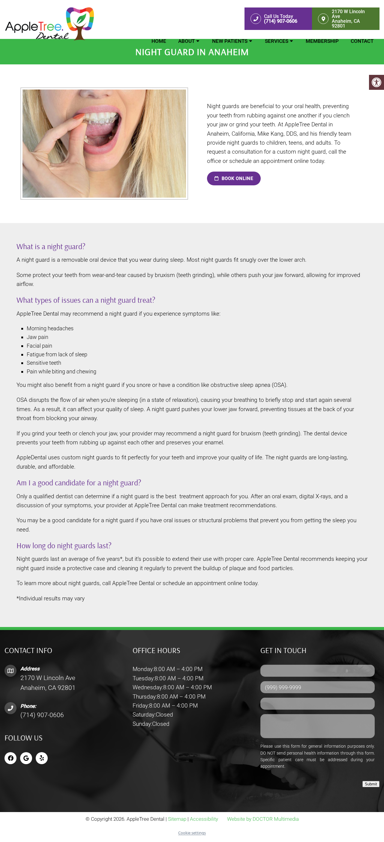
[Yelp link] (42, 758)
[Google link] (26, 758)
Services (276, 41)
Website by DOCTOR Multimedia (263, 819)
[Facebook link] (10, 758)
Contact (362, 41)
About (186, 41)
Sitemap (177, 819)
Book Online (236, 178)
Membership (322, 41)
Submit (371, 784)
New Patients (230, 41)
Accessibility (204, 819)
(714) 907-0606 (42, 715)
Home (159, 41)
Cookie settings (192, 832)
